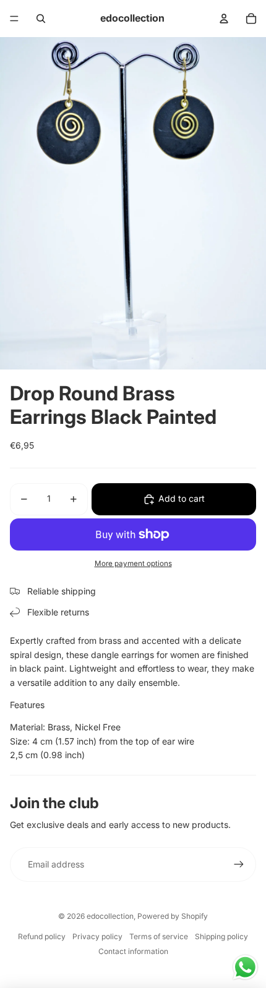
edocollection (110, 916)
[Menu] (14, 18)
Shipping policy (221, 936)
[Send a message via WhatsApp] (245, 967)
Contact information (133, 951)
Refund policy (42, 936)
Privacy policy (97, 936)
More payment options (133, 563)
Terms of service (158, 936)
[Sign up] (239, 864)
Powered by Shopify (172, 916)
